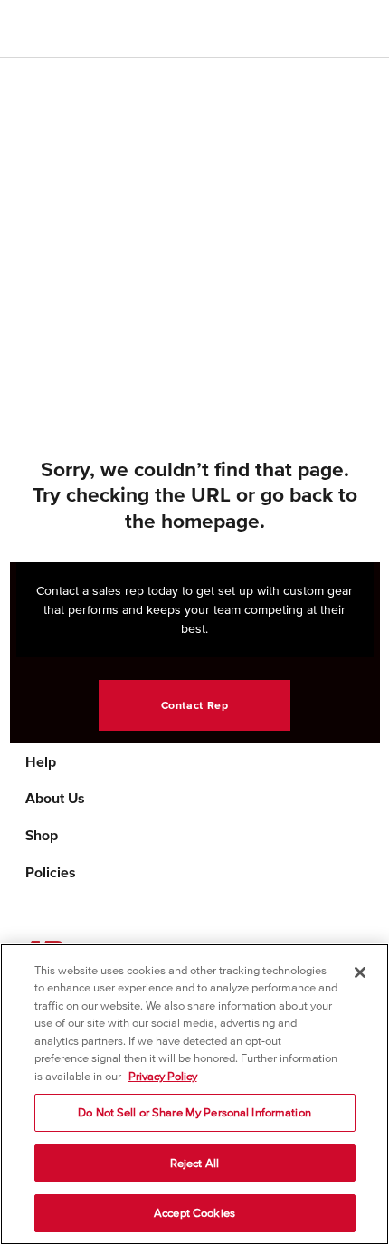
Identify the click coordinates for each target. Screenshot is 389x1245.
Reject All (194, 1163)
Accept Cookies (194, 1213)
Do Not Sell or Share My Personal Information (194, 1112)
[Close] (360, 972)
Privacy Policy (162, 1076)
